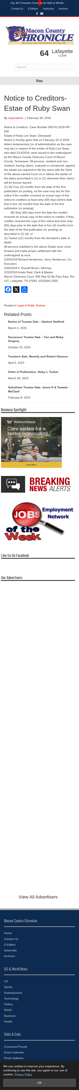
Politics (8, 1004)
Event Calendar (14, 1052)
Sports (8, 987)
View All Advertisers (38, 896)
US (6, 981)
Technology (11, 998)
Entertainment (13, 992)
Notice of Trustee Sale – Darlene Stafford (36, 321)
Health (8, 1021)
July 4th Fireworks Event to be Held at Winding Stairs (38, 2)
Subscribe (48, 8)
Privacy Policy (23, 1074)
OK (39, 1082)
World (8, 1010)
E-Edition (33, 8)
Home (8, 933)
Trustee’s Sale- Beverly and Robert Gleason (38, 356)
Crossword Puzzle (15, 1046)
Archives (63, 8)
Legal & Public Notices (31, 305)
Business (10, 1015)
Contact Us (17, 8)
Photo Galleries (14, 1058)
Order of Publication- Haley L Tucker (33, 371)
